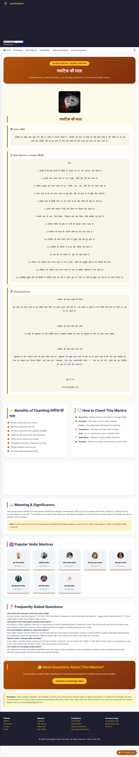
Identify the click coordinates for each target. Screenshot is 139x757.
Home (8, 50)
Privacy (6, 726)
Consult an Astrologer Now (69, 681)
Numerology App (112, 724)
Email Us (108, 726)
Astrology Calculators (80, 729)
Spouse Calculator (78, 726)
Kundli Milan (45, 50)
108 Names (41, 724)
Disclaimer (7, 724)
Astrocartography (78, 50)
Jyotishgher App (112, 721)
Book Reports (31, 50)
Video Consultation (60, 50)
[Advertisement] (69, 22)
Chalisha (40, 721)
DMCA (6, 721)
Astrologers (18, 50)
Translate (21, 44)
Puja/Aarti (41, 726)
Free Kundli (75, 721)
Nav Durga (41, 729)
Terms (5, 729)
